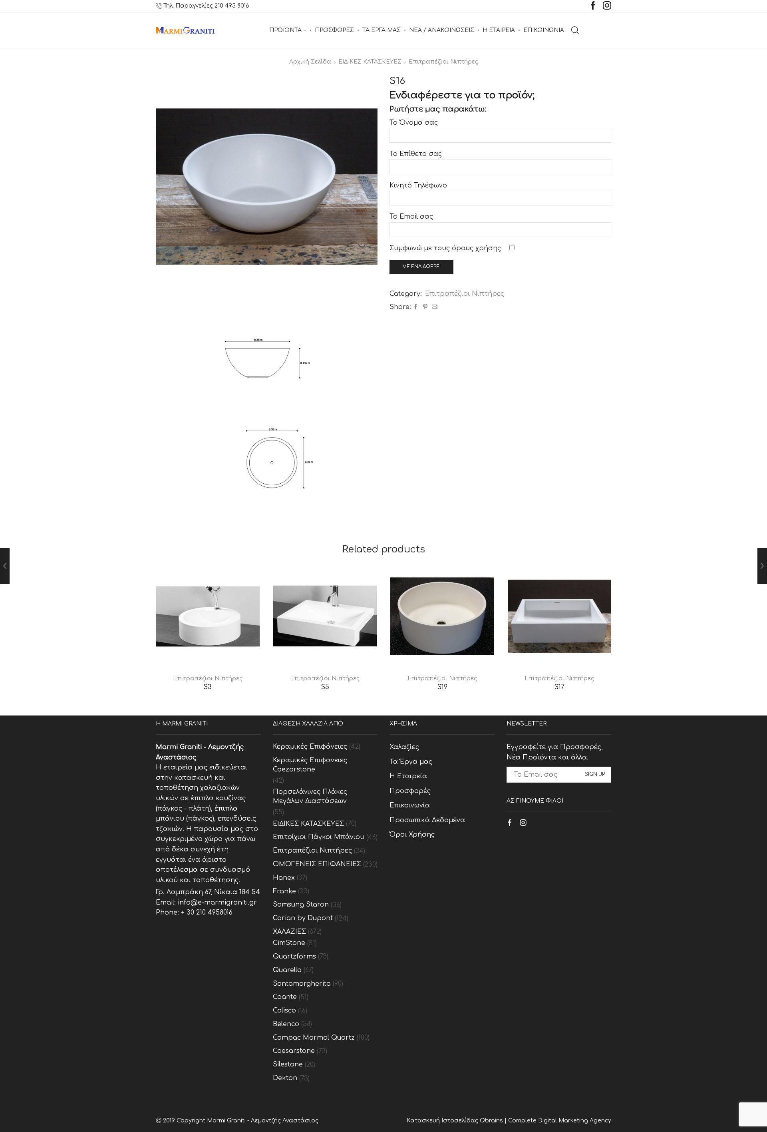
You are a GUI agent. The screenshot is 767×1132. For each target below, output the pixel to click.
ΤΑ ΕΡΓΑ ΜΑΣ (381, 30)
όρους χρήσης (476, 248)
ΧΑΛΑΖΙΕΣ (289, 931)
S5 (325, 687)
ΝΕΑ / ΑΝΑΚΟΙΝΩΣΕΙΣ (441, 30)
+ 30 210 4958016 (206, 912)
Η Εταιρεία (408, 776)
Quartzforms (294, 956)
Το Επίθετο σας (415, 153)
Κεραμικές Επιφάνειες (310, 746)
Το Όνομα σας (413, 122)
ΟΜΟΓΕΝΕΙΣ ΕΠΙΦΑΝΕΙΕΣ (317, 864)
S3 (207, 687)
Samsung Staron (301, 904)
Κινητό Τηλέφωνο (418, 185)
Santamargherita (302, 983)
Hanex (284, 877)
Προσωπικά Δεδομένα (427, 820)
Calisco (284, 1010)
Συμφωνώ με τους (445, 248)
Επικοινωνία (409, 805)
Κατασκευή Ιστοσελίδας (443, 1121)
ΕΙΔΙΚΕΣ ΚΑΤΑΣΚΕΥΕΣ (369, 62)
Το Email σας (411, 216)
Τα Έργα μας (410, 761)
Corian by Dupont (303, 918)
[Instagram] (607, 6)
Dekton (285, 1078)
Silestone (288, 1064)
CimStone (289, 943)
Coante (285, 996)
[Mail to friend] (433, 307)
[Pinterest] (425, 307)
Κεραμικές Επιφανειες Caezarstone (310, 765)
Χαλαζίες (404, 747)
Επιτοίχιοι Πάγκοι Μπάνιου (318, 837)
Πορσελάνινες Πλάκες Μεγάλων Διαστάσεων (310, 796)
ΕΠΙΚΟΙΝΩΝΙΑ (543, 30)
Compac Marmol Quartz (314, 1037)
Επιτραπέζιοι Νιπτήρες (443, 62)
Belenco (286, 1024)
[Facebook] (593, 6)
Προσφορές (410, 791)
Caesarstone (294, 1050)
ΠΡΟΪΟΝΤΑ (285, 30)
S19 (442, 687)
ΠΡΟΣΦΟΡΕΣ (334, 30)
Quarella (287, 970)
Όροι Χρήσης (412, 834)
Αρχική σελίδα (310, 62)
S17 (559, 687)
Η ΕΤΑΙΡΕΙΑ (499, 30)
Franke (284, 891)
